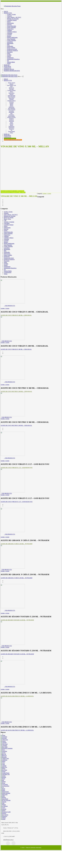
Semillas (9, 55)
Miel (8, 44)
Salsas (8, 53)
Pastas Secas (7, 253)
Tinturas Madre (11, 62)
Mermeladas (10, 43)
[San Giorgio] (4, 814)
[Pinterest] (4, 202)
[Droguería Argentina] (6, 748)
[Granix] (3, 775)
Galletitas (9, 30)
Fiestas (5, 230)
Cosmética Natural (12, 20)
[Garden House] (5, 773)
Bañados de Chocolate (13, 18)
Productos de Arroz (12, 49)
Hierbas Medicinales (12, 37)
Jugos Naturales (11, 39)
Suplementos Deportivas (13, 59)
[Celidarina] (4, 760)
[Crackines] (4, 745)
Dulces (9, 21)
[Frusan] (3, 771)
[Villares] (3, 817)
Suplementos (10, 57)
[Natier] (3, 790)
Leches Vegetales (11, 40)
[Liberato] (3, 809)
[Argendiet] (4, 736)
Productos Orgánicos (12, 50)
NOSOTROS (7, 66)
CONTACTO (7, 68)
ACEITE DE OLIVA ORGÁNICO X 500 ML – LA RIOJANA (17, 696)
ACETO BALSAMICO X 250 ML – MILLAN (13, 192)
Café (5, 220)
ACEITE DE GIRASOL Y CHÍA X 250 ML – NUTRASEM (16, 543)
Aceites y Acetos (11, 14)
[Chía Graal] (4, 744)
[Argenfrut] (4, 751)
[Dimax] (3, 768)
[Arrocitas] (4, 738)
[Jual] (2, 780)
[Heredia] (3, 777)
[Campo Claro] (5, 758)
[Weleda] (3, 804)
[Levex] (3, 807)
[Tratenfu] (3, 801)
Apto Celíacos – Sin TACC (14, 17)
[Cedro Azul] (4, 739)
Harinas (9, 36)
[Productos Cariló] (5, 812)
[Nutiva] (3, 810)
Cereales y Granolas (9, 222)
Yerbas (9, 63)
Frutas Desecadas (11, 26)
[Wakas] (3, 761)
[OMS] (3, 796)
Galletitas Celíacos (12, 31)
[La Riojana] (4, 806)
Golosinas (9, 33)
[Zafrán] (3, 819)
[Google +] (4, 204)
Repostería (10, 52)
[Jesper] (3, 778)
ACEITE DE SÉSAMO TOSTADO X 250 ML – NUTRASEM (17, 620)
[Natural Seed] (5, 791)
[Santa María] (4, 799)
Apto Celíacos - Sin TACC (11, 214)
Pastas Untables (11, 47)
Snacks (9, 56)
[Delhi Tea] (4, 767)
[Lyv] (2, 787)
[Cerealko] (4, 742)
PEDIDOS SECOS (9, 69)
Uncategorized (7, 272)
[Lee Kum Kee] (5, 786)
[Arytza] (3, 752)
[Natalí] (3, 788)
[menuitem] (6, 79)
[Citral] (3, 764)
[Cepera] (3, 741)
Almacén (9, 16)
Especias (9, 24)
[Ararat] (3, 735)
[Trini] (2, 803)
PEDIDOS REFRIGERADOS (12, 70)
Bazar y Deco (7, 219)
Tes (8, 60)
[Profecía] (3, 813)
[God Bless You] (5, 774)
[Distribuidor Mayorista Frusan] (9, 75)
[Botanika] (4, 757)
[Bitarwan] (4, 755)
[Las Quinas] (4, 784)
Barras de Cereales (8, 217)
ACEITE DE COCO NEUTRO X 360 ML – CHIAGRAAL (16, 391)
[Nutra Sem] (4, 794)
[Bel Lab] (3, 754)
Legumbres (10, 42)
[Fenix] (3, 749)
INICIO (6, 11)
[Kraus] (3, 783)
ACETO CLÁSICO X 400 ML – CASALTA (12, 191)
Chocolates (7, 223)
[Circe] (3, 762)
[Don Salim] (4, 747)
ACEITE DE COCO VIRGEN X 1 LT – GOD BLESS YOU (17, 467)
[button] (20, 76)
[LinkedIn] (4, 205)
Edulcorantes (10, 23)
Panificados (10, 46)
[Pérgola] (3, 797)
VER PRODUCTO (10, 305)
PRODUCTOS (8, 13)
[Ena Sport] (4, 770)
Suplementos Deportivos (10, 268)
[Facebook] (4, 199)
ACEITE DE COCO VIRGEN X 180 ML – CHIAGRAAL (16, 315)
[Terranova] (4, 816)
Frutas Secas (10, 29)
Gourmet (9, 34)
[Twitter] (4, 201)
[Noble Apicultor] (5, 793)
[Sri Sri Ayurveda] (5, 800)
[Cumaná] (3, 765)
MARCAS (6, 65)
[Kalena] (3, 781)
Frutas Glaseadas (11, 27)
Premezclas (7, 256)
